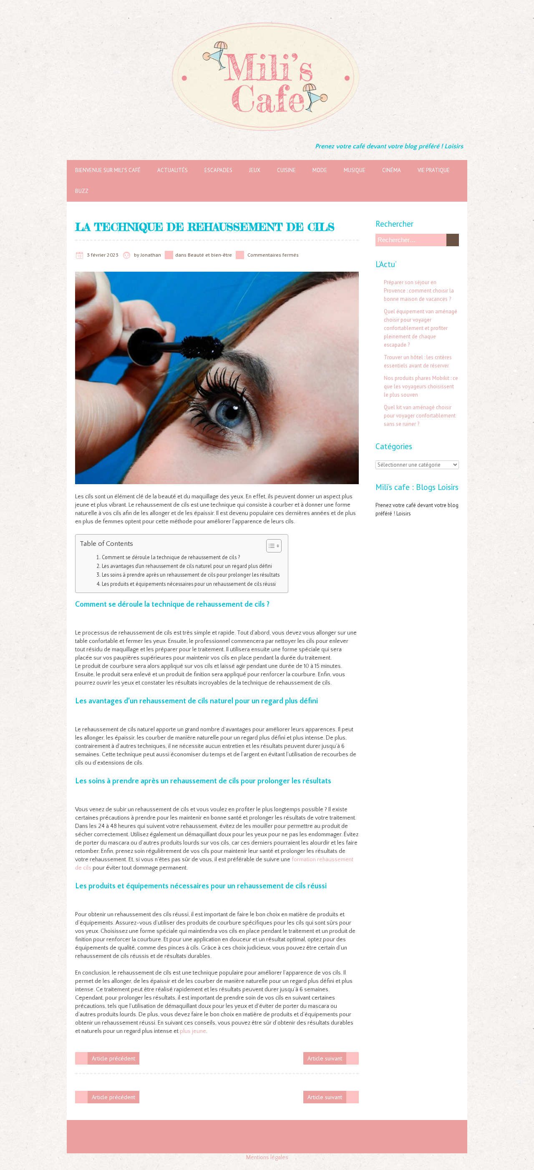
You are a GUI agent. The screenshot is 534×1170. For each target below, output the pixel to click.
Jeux (254, 170)
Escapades (218, 170)
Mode (319, 170)
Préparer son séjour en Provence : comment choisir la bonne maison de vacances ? (419, 290)
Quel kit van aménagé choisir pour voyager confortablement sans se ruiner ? (420, 416)
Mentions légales (267, 1157)
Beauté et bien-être (210, 255)
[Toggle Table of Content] (270, 546)
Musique (354, 170)
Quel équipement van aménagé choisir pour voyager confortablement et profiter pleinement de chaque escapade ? (420, 328)
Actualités (172, 170)
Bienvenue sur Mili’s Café (108, 170)
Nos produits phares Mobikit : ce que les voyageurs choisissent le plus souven (421, 386)
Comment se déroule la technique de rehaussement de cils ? (171, 557)
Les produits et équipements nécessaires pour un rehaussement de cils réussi (189, 583)
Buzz (81, 191)
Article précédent (113, 1058)
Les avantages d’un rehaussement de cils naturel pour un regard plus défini (187, 565)
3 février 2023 (102, 255)
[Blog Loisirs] (267, 21)
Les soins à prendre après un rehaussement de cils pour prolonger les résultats (191, 574)
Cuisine (286, 170)
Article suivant (324, 1058)
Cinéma (391, 170)
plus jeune (193, 1031)
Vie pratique (434, 170)
